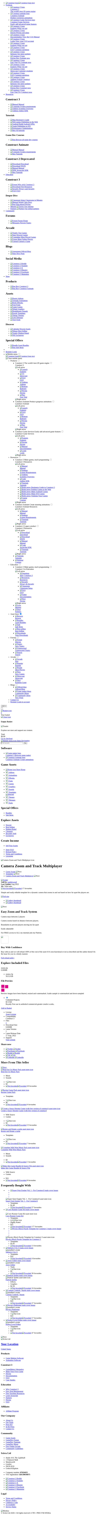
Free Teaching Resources (15, 1393)
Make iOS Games (38, 494)
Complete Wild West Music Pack (13, 1150)
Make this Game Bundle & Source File (15, 1168)
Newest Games (22, 235)
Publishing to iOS (24, 126)
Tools (18, 320)
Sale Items (19, 347)
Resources (9, 94)
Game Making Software (15, 1358)
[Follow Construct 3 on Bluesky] (19, 270)
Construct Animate (33, 402)
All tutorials (20, 130)
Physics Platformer (13, 1309)
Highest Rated (23, 333)
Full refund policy (7, 958)
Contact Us (14, 700)
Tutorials (18, 154)
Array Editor (10, 1265)
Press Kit (9, 1425)
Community (10, 211)
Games (19, 307)
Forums (13, 638)
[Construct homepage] (20, 3)
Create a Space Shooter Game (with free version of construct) (24, 1111)
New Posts (20, 254)
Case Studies (10, 1380)
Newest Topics (25, 223)
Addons (20, 298)
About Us (9, 1420)
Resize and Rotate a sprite (10, 1131)
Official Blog (26, 251)
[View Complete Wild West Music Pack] (20, 1148)
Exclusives (19, 335)
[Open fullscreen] (5, 896)
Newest (8, 825)
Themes (21, 315)
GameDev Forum (12, 1440)
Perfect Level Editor (13, 1324)
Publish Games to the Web (41, 490)
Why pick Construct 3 (25, 185)
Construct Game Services (38, 432)
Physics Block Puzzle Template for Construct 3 (23, 1239)
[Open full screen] (13, 901)
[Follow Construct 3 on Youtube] (19, 266)
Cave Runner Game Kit (14, 1216)
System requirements (28, 106)
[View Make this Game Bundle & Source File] (22, 1166)
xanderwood (12, 882)
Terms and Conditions (14, 854)
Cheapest (9, 831)
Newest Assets (24, 329)
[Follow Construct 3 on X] (16, 268)
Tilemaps (19, 318)
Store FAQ (10, 850)
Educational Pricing (23, 204)
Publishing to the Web (29, 122)
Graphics (20, 309)
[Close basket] (6, 717)
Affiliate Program (12, 1411)
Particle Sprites (11, 1280)
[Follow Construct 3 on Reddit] (18, 264)
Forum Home (22, 221)
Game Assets (10, 1438)
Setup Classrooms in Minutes (31, 200)
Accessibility (10, 1505)
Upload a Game (24, 241)
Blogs (12, 685)
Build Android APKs (27, 124)
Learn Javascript (12, 1396)
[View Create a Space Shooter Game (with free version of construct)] (30, 1109)
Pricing (8, 1374)
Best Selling (22, 331)
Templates (21, 313)
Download (24, 164)
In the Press (10, 1427)
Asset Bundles (23, 345)
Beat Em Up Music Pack (10, 1072)
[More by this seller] (4, 880)
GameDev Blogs (12, 1444)
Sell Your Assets (12, 846)
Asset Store (14, 614)
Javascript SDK (22, 170)
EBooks (19, 303)
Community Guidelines (14, 1449)
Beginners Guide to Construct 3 (43, 487)
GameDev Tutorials (13, 1442)
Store (8, 276)
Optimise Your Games (39, 496)
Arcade (13, 657)
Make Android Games (39, 492)
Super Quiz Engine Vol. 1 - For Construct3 (22, 1201)
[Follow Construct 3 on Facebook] (19, 272)
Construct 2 (25, 526)
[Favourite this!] (11, 888)
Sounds (25, 311)
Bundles (9, 813)
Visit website (10, 1040)
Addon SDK (23, 111)
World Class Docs (25, 202)
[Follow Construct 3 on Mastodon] (19, 274)
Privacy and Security (26, 189)
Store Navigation (23, 741)
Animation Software (13, 1360)
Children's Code (12, 1503)
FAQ (18, 191)
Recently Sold (11, 834)
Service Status (11, 1507)
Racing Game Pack (8, 1092)
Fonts (18, 305)
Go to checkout (6, 739)
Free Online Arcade (13, 1446)
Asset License (11, 1014)
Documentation (11, 1376)
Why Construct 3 (12, 1389)
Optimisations (27, 128)
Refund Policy (11, 852)
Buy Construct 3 (21, 286)
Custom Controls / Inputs (15, 1295)
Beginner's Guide (22, 120)
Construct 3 (32, 363)
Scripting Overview (25, 109)
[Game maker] (20, 356)
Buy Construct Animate (24, 289)
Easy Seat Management (14, 1391)
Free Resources (26, 187)
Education (9, 175)
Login (14, 352)
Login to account (23, 702)
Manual (21, 104)
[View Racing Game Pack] (15, 1090)
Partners (9, 1398)
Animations (23, 301)
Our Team (9, 1422)
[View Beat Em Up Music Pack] (17, 1070)
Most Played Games (28, 237)
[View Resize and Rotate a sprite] (17, 1129)
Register (9, 352)
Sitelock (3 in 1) (12, 1252)
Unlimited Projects (13, 1000)
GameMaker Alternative (15, 1369)
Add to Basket (6, 1008)
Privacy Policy (11, 1500)
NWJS (23, 166)
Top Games (22, 233)
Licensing (9, 856)
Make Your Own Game (14, 1372)
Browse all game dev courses (26, 140)
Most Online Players (25, 239)
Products (9, 5)
